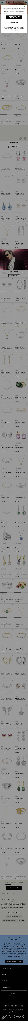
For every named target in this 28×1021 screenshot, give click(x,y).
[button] (24, 6)
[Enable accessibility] (2, 1018)
